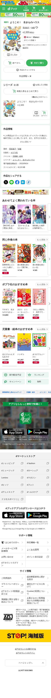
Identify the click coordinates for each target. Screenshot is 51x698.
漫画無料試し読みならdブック (12, 392)
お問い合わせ (7, 557)
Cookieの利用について (36, 592)
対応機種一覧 (33, 542)
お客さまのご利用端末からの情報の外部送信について (36, 600)
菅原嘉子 (26, 28)
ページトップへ (25, 663)
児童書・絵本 (18, 156)
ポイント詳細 (29, 40)
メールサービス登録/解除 (9, 549)
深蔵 (33, 28)
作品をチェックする (27, 70)
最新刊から (43, 97)
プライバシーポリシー (10, 585)
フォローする (36, 27)
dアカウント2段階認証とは (10, 592)
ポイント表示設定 (35, 557)
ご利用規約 (6, 578)
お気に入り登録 (42, 85)
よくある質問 (33, 549)
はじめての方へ (12, 542)
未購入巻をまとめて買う (28, 91)
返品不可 (25, 48)
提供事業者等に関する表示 (36, 578)
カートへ (16, 63)
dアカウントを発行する (25, 649)
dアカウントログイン (9, 564)
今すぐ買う (39, 63)
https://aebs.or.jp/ (24, 625)
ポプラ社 (14, 153)
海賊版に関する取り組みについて (10, 600)
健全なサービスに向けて (36, 585)
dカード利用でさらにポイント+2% (34, 45)
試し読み (14, 55)
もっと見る (41, 240)
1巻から (35, 97)
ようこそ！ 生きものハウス (30, 101)
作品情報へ (24, 76)
